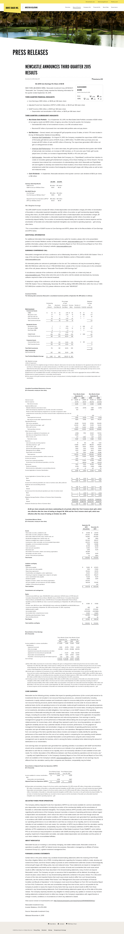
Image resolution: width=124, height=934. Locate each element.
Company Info (87, 7)
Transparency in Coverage (60, 930)
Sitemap (50, 930)
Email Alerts (53, 924)
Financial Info (96, 7)
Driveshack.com (90, 2)
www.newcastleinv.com (75, 241)
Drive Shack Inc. (19, 930)
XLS (94, 98)
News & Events (77, 7)
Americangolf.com (103, 2)
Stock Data (105, 7)
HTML (93, 96)
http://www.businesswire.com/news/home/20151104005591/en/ (74, 901)
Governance (114, 7)
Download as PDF (98, 79)
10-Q (78, 96)
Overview (67, 7)
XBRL (79, 99)
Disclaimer (44, 930)
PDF (100, 96)
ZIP (101, 98)
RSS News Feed (72, 924)
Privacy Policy (37, 930)
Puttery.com (114, 2)
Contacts (62, 924)
